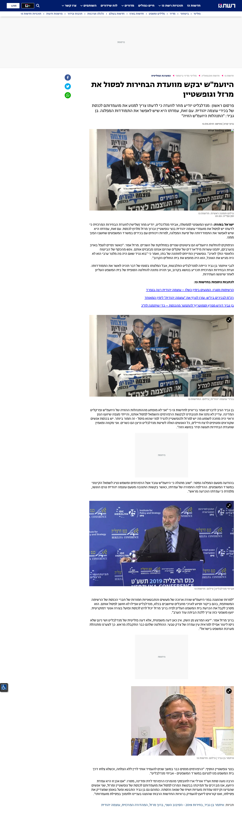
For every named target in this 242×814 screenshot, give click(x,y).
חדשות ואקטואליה (210, 75)
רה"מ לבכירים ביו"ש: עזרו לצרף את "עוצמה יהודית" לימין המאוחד (189, 298)
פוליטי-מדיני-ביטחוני (186, 75)
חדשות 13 (194, 6)
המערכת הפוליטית (161, 75)
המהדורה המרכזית (135, 805)
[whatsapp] (67, 95)
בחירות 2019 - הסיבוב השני (184, 805)
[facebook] (67, 77)
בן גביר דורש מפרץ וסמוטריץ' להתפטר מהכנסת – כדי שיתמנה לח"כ (187, 306)
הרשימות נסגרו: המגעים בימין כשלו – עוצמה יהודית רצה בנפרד (190, 290)
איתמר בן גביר (214, 805)
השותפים (90, 6)
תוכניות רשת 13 (172, 6)
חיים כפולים (146, 6)
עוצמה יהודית (110, 805)
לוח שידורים (109, 6)
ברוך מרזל (156, 805)
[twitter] (67, 86)
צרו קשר (70, 6)
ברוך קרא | (228, 124)
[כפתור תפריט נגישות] (4, 687)
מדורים (129, 6)
